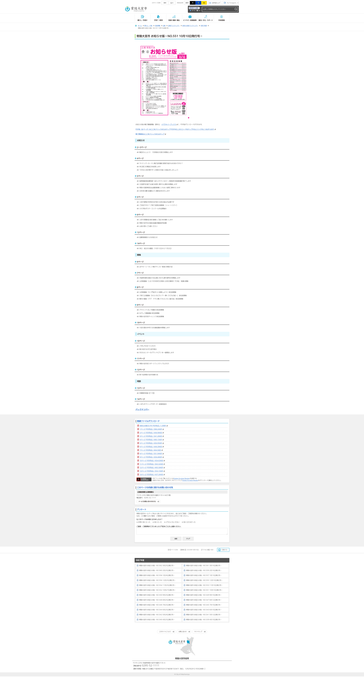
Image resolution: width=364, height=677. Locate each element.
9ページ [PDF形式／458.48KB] (151, 457)
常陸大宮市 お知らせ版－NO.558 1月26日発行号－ (157, 575)
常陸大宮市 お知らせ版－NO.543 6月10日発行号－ (204, 609)
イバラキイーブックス (168, 124)
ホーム (140, 25)
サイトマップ (198, 631)
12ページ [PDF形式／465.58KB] (151, 467)
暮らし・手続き (142, 20)
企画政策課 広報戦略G (145, 492)
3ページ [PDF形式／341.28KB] (151, 436)
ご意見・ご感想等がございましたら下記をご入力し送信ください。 (159, 526)
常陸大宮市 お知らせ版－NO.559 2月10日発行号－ (204, 570)
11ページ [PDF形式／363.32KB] (151, 464)
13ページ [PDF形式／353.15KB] (151, 471)
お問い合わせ (183, 631)
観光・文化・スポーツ (206, 20)
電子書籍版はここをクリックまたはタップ (150, 134)
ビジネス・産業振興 (190, 20)
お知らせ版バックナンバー (190, 25)
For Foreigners (231, 3)
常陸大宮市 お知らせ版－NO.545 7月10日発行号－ (204, 605)
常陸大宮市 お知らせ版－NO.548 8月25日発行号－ (157, 600)
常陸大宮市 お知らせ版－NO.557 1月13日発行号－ (204, 575)
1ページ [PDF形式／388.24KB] (151, 429)
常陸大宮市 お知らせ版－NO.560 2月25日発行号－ (157, 570)
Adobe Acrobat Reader (182, 478)
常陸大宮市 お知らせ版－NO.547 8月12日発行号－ (204, 600)
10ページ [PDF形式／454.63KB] (151, 460)
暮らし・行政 (148, 25)
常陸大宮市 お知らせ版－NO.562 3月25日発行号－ (157, 565)
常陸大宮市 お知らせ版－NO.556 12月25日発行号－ (157, 580)
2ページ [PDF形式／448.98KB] (151, 432)
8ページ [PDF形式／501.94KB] (151, 453)
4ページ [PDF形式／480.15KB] (151, 439)
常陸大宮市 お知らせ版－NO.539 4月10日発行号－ (204, 619)
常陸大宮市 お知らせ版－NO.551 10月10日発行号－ (204, 590)
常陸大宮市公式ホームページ (136, 9)
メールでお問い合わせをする (147, 501)
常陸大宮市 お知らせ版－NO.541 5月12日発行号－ (204, 614)
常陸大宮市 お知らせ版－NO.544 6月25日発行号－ (157, 609)
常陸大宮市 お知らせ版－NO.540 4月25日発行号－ (157, 619)
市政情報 (221, 20)
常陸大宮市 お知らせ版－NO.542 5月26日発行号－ (157, 614)
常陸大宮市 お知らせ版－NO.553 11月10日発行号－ (204, 585)
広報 (164, 25)
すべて (194, 10)
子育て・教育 (158, 20)
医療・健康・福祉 (174, 20)
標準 (187, 3)
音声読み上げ (216, 3)
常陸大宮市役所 (182, 658)
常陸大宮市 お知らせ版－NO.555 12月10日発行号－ (204, 580)
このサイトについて (165, 631)
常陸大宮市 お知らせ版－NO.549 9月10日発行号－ (204, 595)
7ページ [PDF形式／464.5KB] (150, 450)
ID (199, 10)
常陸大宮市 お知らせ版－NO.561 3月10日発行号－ (204, 565)
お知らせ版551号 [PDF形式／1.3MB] (153, 425)
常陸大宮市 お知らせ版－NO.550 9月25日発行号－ (157, 595)
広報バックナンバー (174, 25)
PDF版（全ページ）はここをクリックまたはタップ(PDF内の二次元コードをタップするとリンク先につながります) (175, 129)
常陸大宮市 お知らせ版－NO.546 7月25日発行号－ (157, 605)
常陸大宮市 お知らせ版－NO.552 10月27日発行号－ (157, 590)
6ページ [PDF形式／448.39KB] (151, 446)
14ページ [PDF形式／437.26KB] (151, 474)
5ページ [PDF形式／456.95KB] (151, 443)
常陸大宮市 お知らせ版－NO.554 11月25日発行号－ (157, 585)
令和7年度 (204, 25)
